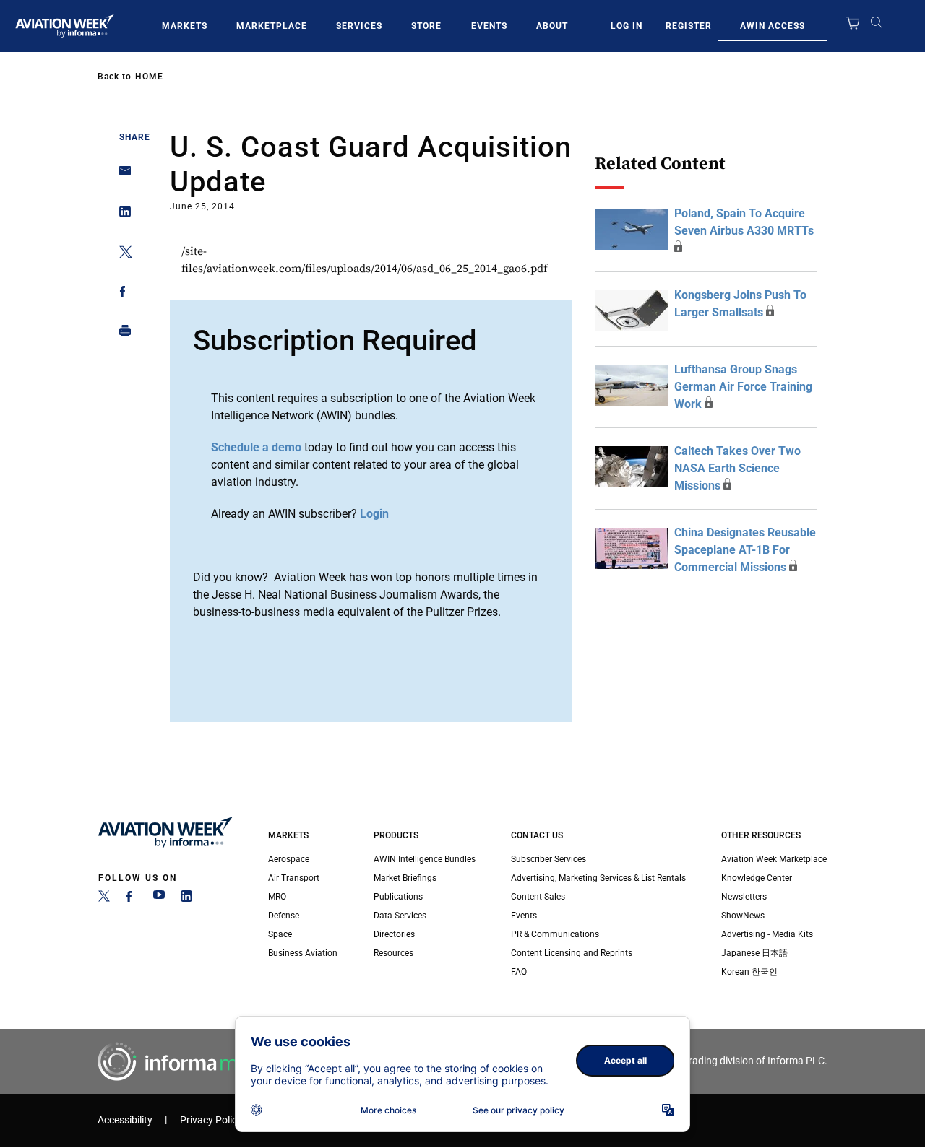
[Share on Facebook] (121, 294)
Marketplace (271, 26)
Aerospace (288, 859)
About (552, 26)
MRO (277, 897)
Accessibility (125, 1120)
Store (426, 26)
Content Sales (538, 897)
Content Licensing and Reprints (571, 953)
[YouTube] (159, 899)
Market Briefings (405, 878)
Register (689, 26)
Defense (283, 915)
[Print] (121, 334)
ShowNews (743, 915)
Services (359, 26)
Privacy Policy (211, 1120)
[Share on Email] (121, 175)
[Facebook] (131, 899)
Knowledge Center (756, 878)
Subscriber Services (548, 859)
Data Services (400, 915)
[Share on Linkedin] (121, 215)
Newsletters (744, 897)
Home (149, 76)
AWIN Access (772, 26)
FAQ (519, 972)
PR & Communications (555, 934)
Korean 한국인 (749, 972)
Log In (626, 26)
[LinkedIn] (186, 899)
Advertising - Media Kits (767, 934)
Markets (184, 26)
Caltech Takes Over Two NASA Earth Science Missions (737, 468)
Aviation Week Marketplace (774, 859)
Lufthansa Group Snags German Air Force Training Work (743, 386)
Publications (398, 897)
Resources (393, 953)
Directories (394, 934)
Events (489, 26)
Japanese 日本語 (754, 953)
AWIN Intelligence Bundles (425, 859)
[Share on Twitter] (121, 254)
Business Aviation (302, 953)
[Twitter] (104, 899)
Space (280, 934)
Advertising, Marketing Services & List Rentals (598, 878)
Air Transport (293, 878)
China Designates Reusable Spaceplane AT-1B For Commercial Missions (745, 550)
